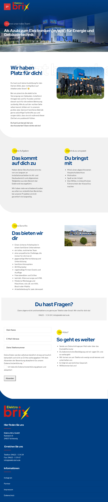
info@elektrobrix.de (12, 460)
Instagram (8, 478)
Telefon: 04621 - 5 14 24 (14, 454)
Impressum (8, 489)
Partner (7, 483)
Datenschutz (9, 495)
